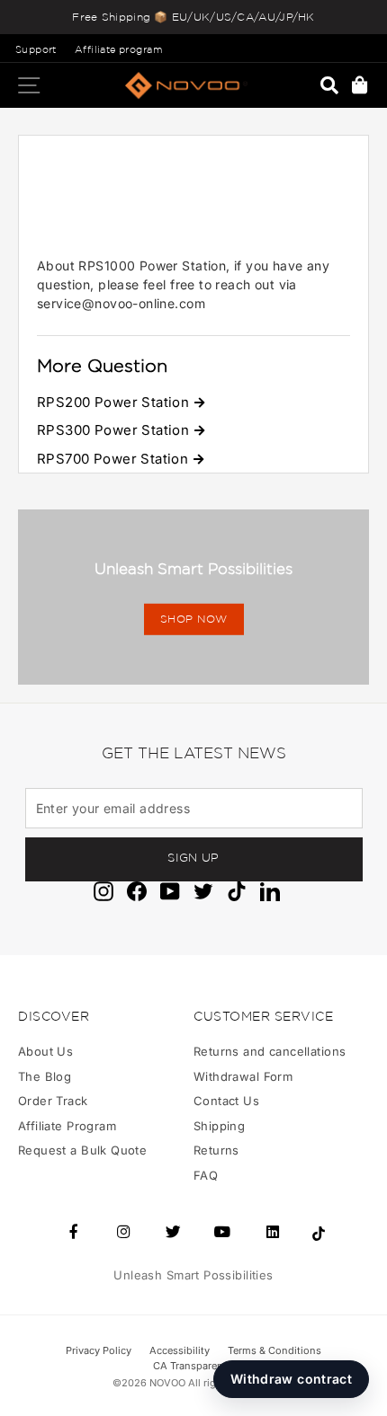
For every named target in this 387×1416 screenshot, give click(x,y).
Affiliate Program (67, 1126)
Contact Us (226, 1100)
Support (36, 50)
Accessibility (179, 1350)
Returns (216, 1150)
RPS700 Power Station (112, 458)
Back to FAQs (73, 146)
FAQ (206, 1175)
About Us (45, 1051)
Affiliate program (118, 50)
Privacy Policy (98, 1350)
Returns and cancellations (270, 1051)
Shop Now (194, 619)
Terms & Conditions (274, 1350)
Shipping (219, 1126)
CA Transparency (193, 1365)
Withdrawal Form (243, 1076)
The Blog (44, 1076)
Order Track (53, 1100)
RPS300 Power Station (113, 429)
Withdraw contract (291, 1378)
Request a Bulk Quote (82, 1150)
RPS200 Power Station (113, 402)
